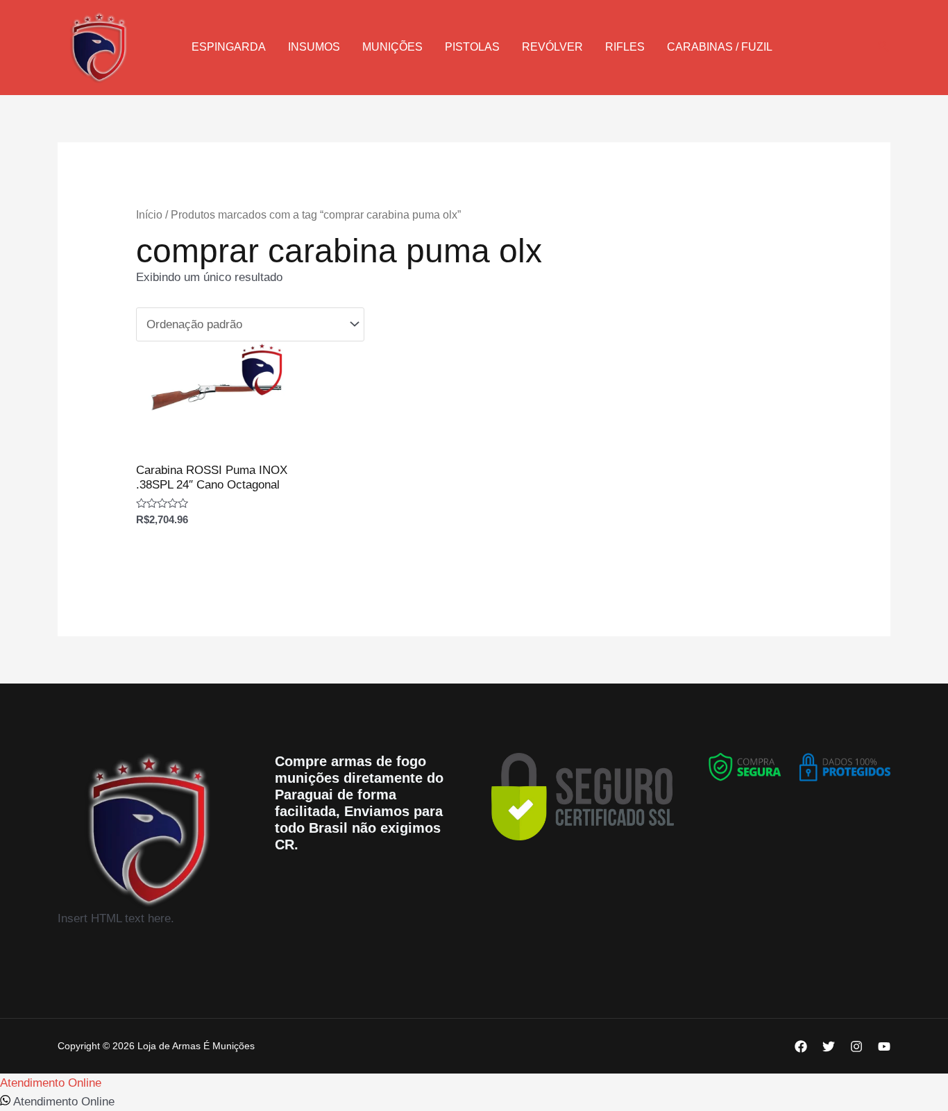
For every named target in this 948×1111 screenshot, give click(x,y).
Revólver (552, 47)
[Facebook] (801, 1046)
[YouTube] (884, 1046)
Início (149, 215)
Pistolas (472, 47)
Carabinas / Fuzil (719, 47)
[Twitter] (828, 1046)
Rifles (625, 47)
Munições (392, 47)
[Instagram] (856, 1046)
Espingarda (229, 47)
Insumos (314, 47)
